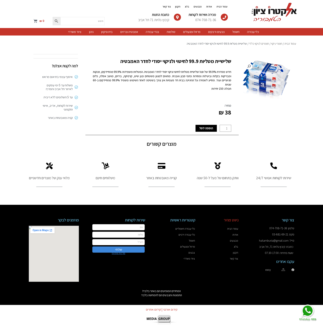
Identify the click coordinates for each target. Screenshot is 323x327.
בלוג (187, 6)
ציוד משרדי (189, 258)
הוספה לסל (206, 128)
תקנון (177, 6)
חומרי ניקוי (276, 44)
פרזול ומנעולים (187, 246)
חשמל (192, 240)
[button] (249, 66)
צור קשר (166, 6)
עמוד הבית (221, 6)
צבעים (191, 252)
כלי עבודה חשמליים (185, 228)
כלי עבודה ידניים (187, 234)
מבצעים (198, 6)
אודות (209, 6)
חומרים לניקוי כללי (259, 44)
